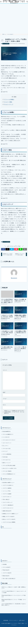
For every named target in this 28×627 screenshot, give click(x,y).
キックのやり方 (6, 437)
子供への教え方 (6, 499)
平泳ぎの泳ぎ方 (6, 570)
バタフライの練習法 (7, 488)
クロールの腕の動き (7, 454)
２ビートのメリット (7, 442)
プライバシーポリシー (13, 620)
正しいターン (5, 445)
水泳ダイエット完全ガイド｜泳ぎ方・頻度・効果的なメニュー (14, 588)
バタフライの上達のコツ (8, 485)
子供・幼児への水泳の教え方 (9, 578)
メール (5, 398)
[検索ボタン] (27, 1)
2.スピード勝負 (8, 102)
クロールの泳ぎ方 (6, 43)
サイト (4, 404)
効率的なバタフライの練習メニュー (10, 513)
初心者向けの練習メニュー (8, 482)
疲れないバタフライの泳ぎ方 (9, 519)
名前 (4, 392)
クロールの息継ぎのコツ (8, 434)
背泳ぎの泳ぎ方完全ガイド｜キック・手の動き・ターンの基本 (14, 600)
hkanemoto (14, 278)
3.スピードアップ (8, 104)
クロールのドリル (6, 459)
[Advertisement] (14, 18)
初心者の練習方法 (6, 431)
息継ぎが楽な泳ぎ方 (7, 510)
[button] (3, 249)
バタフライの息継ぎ (7, 493)
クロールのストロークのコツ (9, 440)
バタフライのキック (7, 496)
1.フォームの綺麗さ (9, 99)
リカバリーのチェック (7, 502)
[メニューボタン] (1, 1)
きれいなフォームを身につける (9, 468)
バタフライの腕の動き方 (8, 505)
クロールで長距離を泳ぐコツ (9, 474)
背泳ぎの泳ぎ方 (6, 575)
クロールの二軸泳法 (7, 471)
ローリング (5, 451)
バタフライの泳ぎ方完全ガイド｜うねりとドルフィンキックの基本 (14, 592)
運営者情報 (5, 620)
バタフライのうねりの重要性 (9, 522)
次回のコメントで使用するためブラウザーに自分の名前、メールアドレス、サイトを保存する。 (14, 412)
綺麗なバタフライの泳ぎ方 (8, 516)
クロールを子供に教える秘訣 (9, 465)
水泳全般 (4, 564)
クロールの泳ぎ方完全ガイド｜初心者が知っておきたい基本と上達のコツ (14, 604)
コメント (5, 370)
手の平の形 (5, 457)
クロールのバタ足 (6, 448)
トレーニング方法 (6, 490)
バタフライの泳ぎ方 (7, 572)
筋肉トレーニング (6, 462)
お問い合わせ (22, 620)
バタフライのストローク (8, 508)
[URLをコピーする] (25, 249)
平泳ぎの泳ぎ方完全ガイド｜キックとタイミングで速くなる (14, 596)
